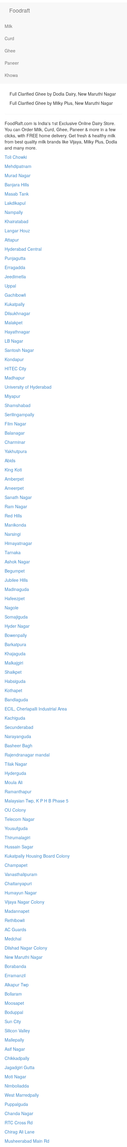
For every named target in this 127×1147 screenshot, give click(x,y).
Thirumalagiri (17, 837)
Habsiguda (15, 681)
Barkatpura (15, 644)
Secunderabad (19, 727)
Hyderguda (15, 773)
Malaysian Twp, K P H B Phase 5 (36, 801)
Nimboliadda (17, 1086)
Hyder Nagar (17, 626)
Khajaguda (15, 653)
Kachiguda (15, 718)
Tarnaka (13, 552)
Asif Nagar (15, 1049)
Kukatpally (15, 304)
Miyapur (12, 396)
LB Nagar (14, 341)
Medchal (13, 939)
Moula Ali (14, 782)
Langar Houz (17, 230)
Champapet (16, 865)
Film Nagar (15, 424)
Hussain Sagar (19, 847)
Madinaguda (17, 589)
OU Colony (15, 810)
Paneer (12, 63)
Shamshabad (18, 405)
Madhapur (15, 378)
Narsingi (13, 534)
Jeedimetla (15, 276)
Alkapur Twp (17, 984)
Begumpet (15, 571)
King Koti (13, 470)
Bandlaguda (16, 699)
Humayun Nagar (21, 893)
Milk (8, 26)
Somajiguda (16, 617)
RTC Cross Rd (19, 1122)
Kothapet (13, 690)
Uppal (10, 286)
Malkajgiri (14, 663)
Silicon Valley (17, 1030)
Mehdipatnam (18, 166)
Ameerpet (14, 488)
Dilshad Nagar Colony (26, 948)
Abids (10, 460)
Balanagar (15, 433)
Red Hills (13, 516)
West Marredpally (22, 1095)
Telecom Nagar (20, 819)
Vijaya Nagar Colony (24, 902)
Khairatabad (16, 221)
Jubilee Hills (16, 580)
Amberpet (14, 479)
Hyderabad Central (23, 249)
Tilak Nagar (16, 764)
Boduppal (14, 1012)
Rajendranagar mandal (27, 755)
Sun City (13, 1021)
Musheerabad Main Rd (27, 1141)
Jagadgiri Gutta (20, 1067)
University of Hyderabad (28, 387)
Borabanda (15, 966)
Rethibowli (15, 920)
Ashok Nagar (17, 561)
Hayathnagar (17, 332)
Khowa (11, 75)
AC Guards (15, 929)
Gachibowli (15, 295)
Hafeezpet (15, 598)
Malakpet (14, 322)
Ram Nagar (16, 506)
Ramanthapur (18, 791)
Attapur (12, 240)
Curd (9, 38)
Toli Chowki (16, 157)
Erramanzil (15, 975)
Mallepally (14, 1040)
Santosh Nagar (19, 350)
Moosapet (14, 1003)
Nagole (11, 607)
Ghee (10, 51)
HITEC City (15, 368)
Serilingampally (19, 414)
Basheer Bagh (18, 745)
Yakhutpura (16, 451)
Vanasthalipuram (21, 874)
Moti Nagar (15, 1076)
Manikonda (15, 525)
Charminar (15, 442)
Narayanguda (18, 736)
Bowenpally (16, 635)
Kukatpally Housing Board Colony (37, 856)
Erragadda (15, 267)
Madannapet (17, 911)
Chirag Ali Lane (20, 1132)
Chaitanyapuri (18, 883)
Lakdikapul (15, 203)
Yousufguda (16, 828)
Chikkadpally (17, 1058)
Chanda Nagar (19, 1113)
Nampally (14, 212)
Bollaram (13, 994)
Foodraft (19, 10)
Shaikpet (13, 672)
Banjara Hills (17, 184)
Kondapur (14, 359)
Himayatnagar (18, 543)
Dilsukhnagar (17, 313)
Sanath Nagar (18, 497)
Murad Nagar (18, 175)
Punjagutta (15, 258)
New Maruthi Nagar (24, 957)
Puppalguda (16, 1104)
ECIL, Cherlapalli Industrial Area (36, 709)
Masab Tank (17, 194)
